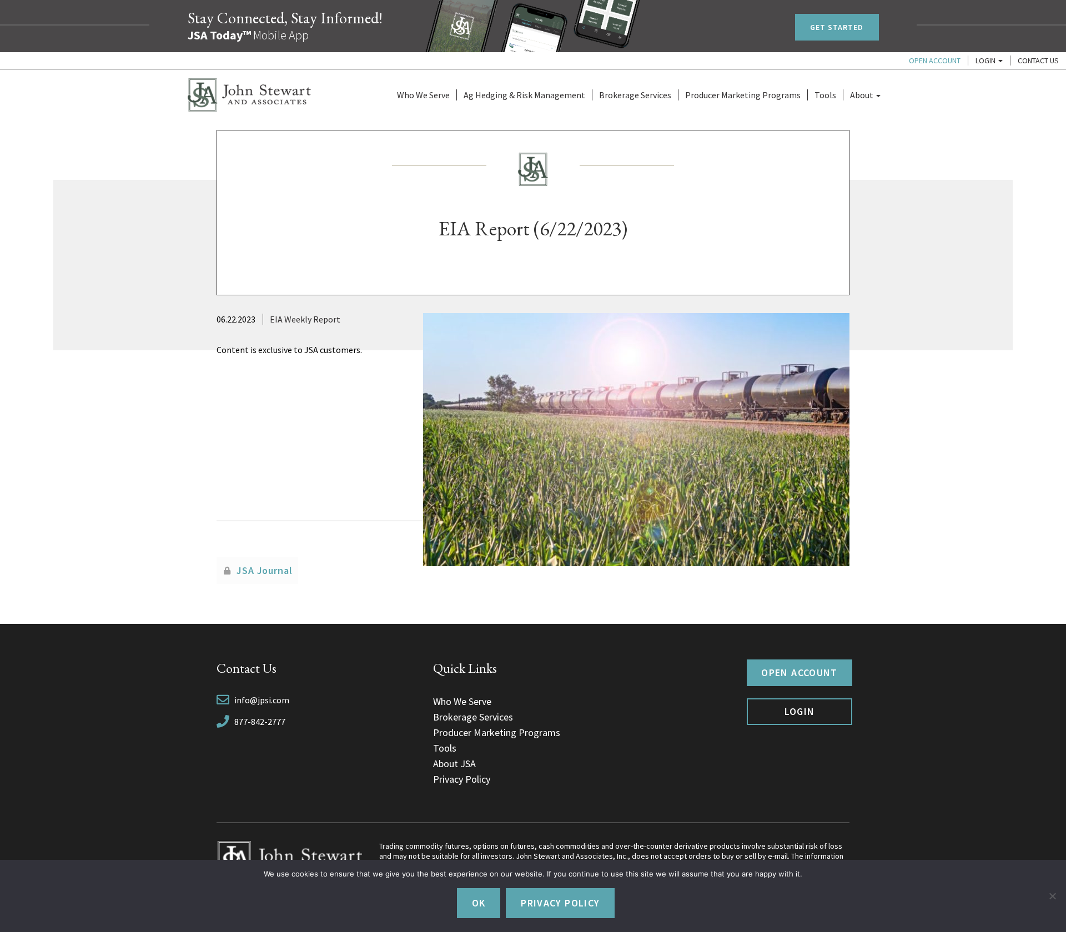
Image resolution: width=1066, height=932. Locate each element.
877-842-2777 (259, 721)
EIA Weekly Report (305, 319)
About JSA (454, 763)
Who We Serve (423, 94)
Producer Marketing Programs (743, 94)
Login (986, 61)
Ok (479, 902)
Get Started (837, 27)
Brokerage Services (635, 94)
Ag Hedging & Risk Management (524, 94)
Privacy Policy (461, 779)
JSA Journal (265, 570)
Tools (825, 94)
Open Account (935, 61)
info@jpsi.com (261, 700)
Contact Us (1038, 61)
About (862, 94)
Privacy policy (560, 902)
